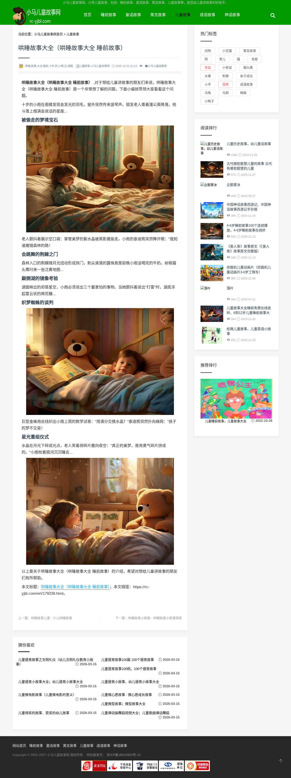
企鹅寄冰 (233, 185)
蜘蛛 (243, 93)
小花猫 (227, 51)
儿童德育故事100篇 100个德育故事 (127, 660)
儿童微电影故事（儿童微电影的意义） (47, 695)
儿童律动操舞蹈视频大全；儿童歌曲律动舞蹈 (135, 713)
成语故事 (207, 15)
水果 (208, 76)
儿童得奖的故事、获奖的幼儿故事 (43, 713)
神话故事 (232, 15)
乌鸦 (225, 93)
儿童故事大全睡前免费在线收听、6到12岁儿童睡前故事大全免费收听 (249, 312)
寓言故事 (158, 15)
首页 (87, 15)
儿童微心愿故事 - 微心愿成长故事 (126, 695)
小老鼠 (227, 67)
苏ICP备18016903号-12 (124, 755)
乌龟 (208, 93)
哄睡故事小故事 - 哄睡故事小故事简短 (155, 618)
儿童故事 (183, 15)
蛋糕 (225, 84)
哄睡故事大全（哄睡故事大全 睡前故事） (75, 587)
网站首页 (19, 746)
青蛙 (254, 59)
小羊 (208, 84)
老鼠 (208, 67)
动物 (208, 51)
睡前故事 (108, 15)
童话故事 (133, 15)
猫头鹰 (248, 67)
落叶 (230, 288)
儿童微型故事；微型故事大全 (123, 704)
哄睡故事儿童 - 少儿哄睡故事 (51, 618)
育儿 (222, 59)
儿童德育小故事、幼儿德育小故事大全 (130, 682)
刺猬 (225, 76)
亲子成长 (246, 76)
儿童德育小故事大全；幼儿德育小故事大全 (50, 682)
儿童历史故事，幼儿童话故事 (249, 144)
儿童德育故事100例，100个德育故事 (128, 669)
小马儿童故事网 (46, 20)
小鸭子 (209, 101)
